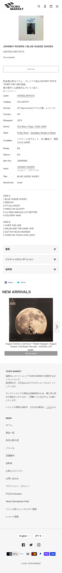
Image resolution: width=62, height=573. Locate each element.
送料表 (8, 269)
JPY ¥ (38, 536)
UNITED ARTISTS (26, 95)
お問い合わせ (12, 478)
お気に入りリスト (14, 471)
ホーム (9, 425)
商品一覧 (10, 432)
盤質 (7, 249)
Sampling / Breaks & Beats (43, 133)
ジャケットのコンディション (19, 259)
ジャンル (10, 448)
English (23, 536)
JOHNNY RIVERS (26, 167)
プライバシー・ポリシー (18, 486)
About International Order (17, 501)
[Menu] (57, 6)
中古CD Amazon (14, 494)
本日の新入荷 (12, 440)
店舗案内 (10, 455)
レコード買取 (12, 516)
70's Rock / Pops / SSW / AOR (31, 126)
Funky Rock (23, 133)
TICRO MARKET (34, 564)
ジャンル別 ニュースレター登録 (21, 509)
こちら (49, 407)
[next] (57, 327)
